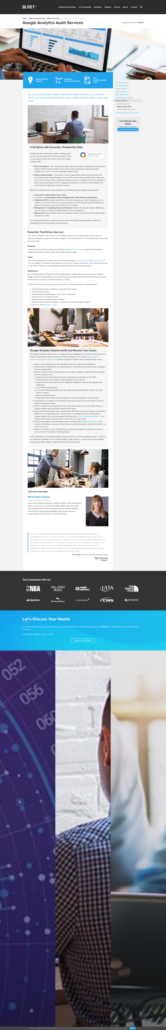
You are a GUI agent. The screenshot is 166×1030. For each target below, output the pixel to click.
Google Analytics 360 (47, 359)
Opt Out (126, 1028)
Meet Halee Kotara (39, 496)
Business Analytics (122, 83)
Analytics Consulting (67, 7)
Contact (134, 7)
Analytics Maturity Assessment (126, 109)
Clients (117, 7)
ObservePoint (92, 421)
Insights (108, 7)
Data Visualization (122, 95)
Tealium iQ (98, 416)
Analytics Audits (53, 18)
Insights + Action (51, 305)
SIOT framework (79, 249)
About (125, 7)
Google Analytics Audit (124, 106)
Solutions (98, 7)
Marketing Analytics (123, 86)
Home (24, 18)
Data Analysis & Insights (124, 98)
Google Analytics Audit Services (73, 18)
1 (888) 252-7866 (128, 127)
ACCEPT (132, 1028)
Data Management (122, 92)
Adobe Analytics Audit (123, 104)
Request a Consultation (128, 129)
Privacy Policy (118, 1028)
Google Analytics (82, 260)
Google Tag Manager (85, 416)
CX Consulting (85, 7)
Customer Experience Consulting (127, 113)
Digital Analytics (121, 89)
